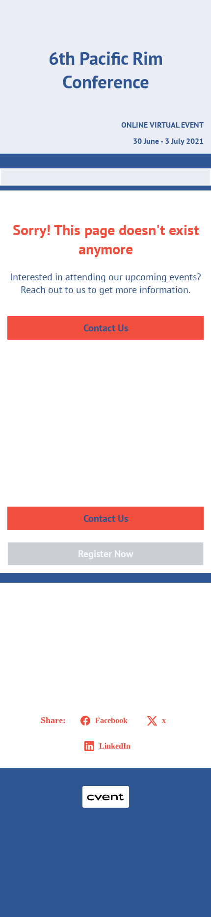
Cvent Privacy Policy (44, 893)
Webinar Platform (41, 881)
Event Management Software (60, 843)
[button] (102, 720)
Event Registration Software (59, 868)
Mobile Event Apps (43, 856)
